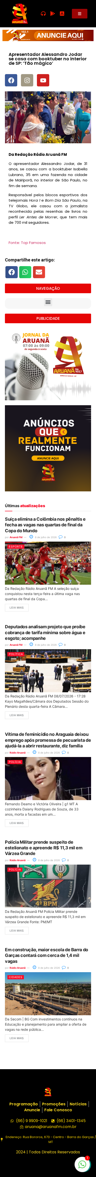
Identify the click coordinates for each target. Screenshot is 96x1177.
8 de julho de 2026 (45, 537)
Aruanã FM (16, 537)
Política (16, 654)
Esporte (16, 546)
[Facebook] (11, 80)
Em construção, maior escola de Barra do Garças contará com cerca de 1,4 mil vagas (46, 955)
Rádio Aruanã (18, 752)
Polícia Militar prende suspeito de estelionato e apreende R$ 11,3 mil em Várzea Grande (43, 847)
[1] (82, 1166)
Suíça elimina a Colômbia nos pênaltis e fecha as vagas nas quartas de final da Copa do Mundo (45, 524)
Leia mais (17, 607)
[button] (11, 272)
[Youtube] (43, 80)
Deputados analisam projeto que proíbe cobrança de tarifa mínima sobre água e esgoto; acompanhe (45, 632)
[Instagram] (27, 80)
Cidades (15, 977)
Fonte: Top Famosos (27, 242)
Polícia (15, 762)
